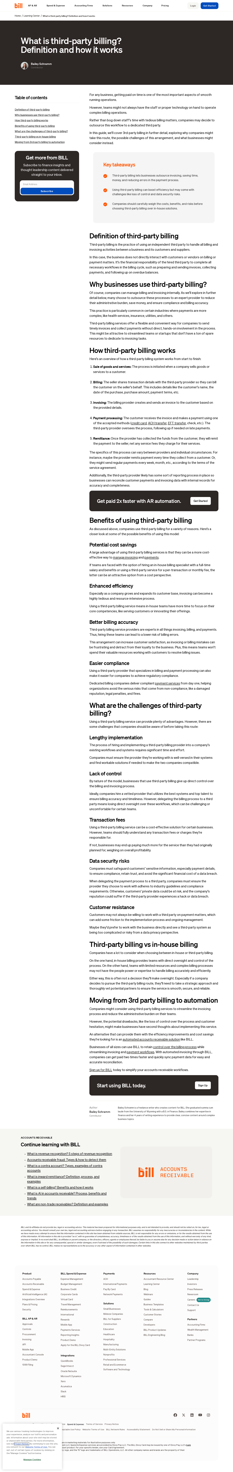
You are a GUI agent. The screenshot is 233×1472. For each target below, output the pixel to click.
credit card (139, 423)
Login (193, 5)
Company (192, 1273)
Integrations (67, 1355)
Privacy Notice (21, 1444)
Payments (109, 1273)
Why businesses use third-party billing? (37, 115)
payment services (167, 683)
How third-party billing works (31, 120)
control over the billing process (175, 1047)
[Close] (58, 1428)
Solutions (108, 1303)
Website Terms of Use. (36, 1447)
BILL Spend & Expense (73, 1273)
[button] (34, 5)
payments (151, 557)
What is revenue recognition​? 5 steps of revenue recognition (69, 1153)
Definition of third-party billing (32, 110)
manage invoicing (125, 557)
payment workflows (140, 1052)
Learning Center (32, 16)
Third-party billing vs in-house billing (35, 137)
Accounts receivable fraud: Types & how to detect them (66, 1159)
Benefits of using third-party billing (35, 126)
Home (18, 16)
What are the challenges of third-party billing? (41, 131)
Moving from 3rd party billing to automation (40, 142)
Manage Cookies (32, 1460)
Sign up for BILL (100, 1070)
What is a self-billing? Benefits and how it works (60, 1187)
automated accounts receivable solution (151, 1039)
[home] (20, 5)
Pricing (165, 5)
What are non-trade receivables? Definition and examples (67, 1204)
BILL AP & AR (29, 1318)
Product (26, 1273)
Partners (192, 1319)
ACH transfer (157, 423)
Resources (150, 1273)
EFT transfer (177, 423)
